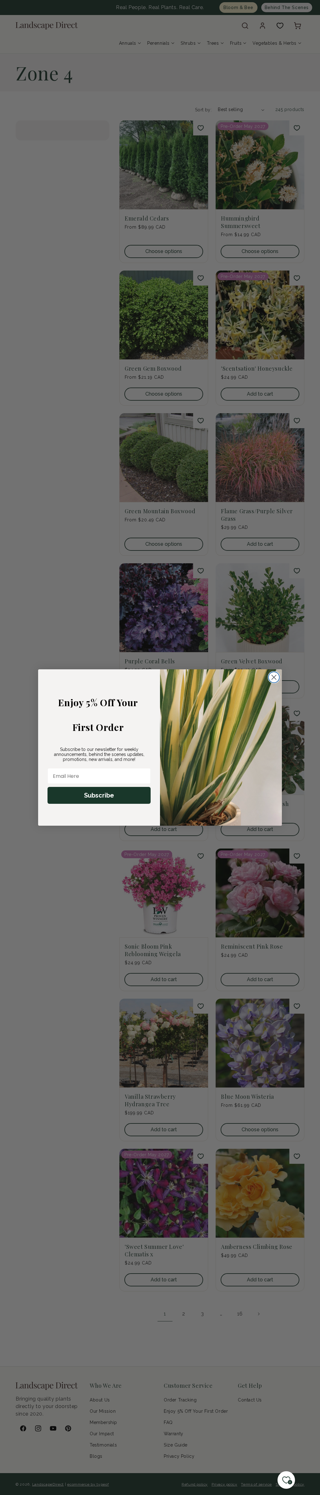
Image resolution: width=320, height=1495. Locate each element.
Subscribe (99, 795)
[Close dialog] (273, 677)
